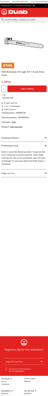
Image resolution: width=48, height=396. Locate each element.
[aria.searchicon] (2, 19)
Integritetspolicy (19, 371)
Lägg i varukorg (27, 89)
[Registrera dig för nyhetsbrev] (41, 361)
